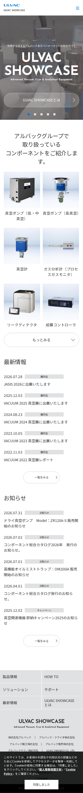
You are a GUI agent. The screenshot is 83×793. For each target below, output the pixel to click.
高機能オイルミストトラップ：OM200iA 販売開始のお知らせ (40, 571)
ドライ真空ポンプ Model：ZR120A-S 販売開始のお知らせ (41, 523)
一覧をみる (41, 477)
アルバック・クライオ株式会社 (57, 737)
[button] (28, 114)
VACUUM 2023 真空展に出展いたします (36, 440)
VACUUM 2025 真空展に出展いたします (36, 403)
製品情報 (10, 676)
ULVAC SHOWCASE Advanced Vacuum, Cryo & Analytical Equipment (42, 723)
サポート (51, 689)
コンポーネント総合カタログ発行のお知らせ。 (38, 596)
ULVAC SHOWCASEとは (41, 99)
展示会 (44, 376)
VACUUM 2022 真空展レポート (28, 459)
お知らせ (44, 513)
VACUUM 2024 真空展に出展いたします (36, 421)
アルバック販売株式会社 (60, 744)
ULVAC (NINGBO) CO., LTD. (60, 750)
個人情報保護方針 (50, 769)
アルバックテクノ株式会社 (23, 750)
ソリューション (15, 689)
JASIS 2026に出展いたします (27, 384)
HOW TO (51, 676)
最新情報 (10, 702)
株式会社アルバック (19, 737)
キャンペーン (44, 610)
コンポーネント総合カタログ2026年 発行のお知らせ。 (40, 547)
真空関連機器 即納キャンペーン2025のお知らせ (41, 620)
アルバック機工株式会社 (23, 744)
